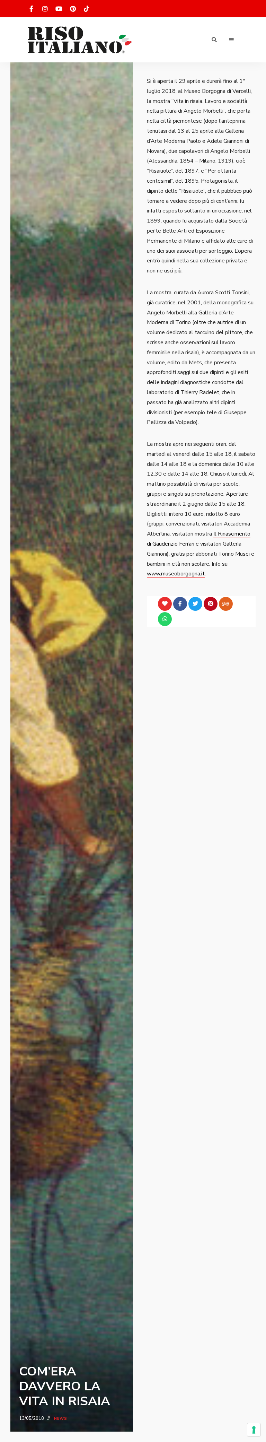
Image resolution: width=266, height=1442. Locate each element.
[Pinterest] (211, 604)
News (60, 1418)
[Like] (165, 604)
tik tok (87, 8)
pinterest (73, 8)
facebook (31, 8)
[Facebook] (180, 604)
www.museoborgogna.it (176, 573)
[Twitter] (195, 604)
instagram (45, 8)
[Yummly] (226, 604)
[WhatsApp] (165, 619)
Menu (231, 40)
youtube (59, 8)
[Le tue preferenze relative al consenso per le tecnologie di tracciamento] (253, 1429)
